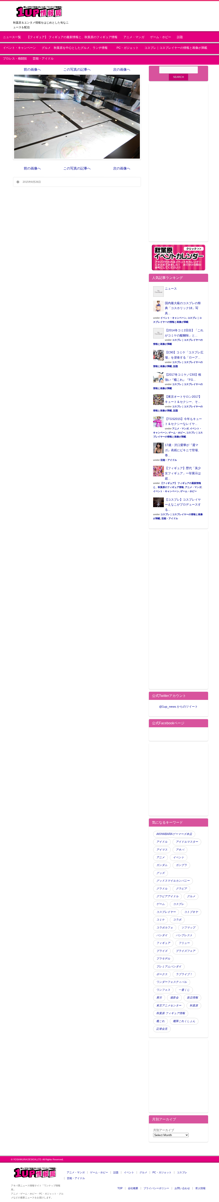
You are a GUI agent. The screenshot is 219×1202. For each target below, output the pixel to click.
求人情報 (200, 1188)
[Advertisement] (178, 165)
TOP (120, 1188)
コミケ (160, 919)
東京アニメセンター (168, 1005)
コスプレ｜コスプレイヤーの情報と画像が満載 (175, 47)
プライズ (161, 950)
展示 (159, 997)
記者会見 (161, 1028)
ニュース (171, 288)
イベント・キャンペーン (19, 47)
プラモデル (163, 958)
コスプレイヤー (166, 911)
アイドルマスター (187, 841)
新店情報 (192, 997)
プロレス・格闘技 (15, 58)
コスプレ (178, 904)
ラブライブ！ (184, 974)
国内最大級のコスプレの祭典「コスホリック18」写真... (183, 308)
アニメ (160, 857)
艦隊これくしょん (184, 1021)
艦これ (160, 1021)
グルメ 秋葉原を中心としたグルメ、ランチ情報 (76, 47)
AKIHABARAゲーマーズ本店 (174, 834)
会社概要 (133, 1188)
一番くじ (184, 989)
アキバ (180, 849)
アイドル (161, 841)
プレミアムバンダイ (168, 966)
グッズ (160, 873)
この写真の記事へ (77, 69)
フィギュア (163, 943)
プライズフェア (185, 950)
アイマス (161, 849)
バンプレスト (184, 935)
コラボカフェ (164, 927)
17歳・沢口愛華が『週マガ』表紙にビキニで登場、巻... (183, 450)
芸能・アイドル (43, 58)
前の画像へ (32, 69)
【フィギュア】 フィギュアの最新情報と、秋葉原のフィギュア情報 (72, 37)
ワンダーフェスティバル (171, 981)
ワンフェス (163, 989)
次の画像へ (121, 69)
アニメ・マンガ (133, 37)
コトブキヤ (191, 911)
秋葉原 (194, 1005)
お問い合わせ (182, 1188)
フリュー (184, 943)
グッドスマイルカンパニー (173, 880)
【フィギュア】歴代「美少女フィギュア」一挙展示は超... (183, 473)
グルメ (191, 896)
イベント (178, 857)
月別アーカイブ (163, 1130)
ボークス (161, 974)
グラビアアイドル (167, 896)
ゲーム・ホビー (160, 37)
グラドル (161, 888)
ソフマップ (188, 927)
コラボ (177, 919)
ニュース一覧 (12, 37)
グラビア (181, 888)
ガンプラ (181, 865)
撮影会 (174, 997)
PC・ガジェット (128, 47)
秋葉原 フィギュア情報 (170, 1013)
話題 (180, 37)
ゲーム (160, 904)
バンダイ (161, 935)
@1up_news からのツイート (178, 706)
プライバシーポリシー (156, 1188)
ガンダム (161, 865)
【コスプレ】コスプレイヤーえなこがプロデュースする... (183, 505)
